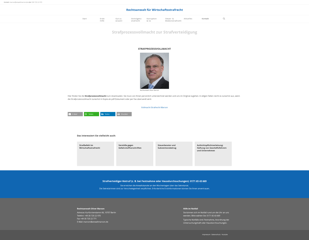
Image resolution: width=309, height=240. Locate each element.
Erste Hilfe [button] (102, 19)
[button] (225, 18)
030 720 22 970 (37, 2)
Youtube (225, 234)
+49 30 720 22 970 (93, 215)
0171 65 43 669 (198, 181)
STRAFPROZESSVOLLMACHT (154, 48)
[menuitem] (90, 18)
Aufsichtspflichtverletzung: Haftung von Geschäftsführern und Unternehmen (212, 148)
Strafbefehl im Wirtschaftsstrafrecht (89, 146)
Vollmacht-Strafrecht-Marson (154, 107)
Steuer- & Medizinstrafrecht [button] (173, 19)
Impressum (206, 234)
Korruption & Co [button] (152, 19)
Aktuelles (188, 18)
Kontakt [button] (205, 18)
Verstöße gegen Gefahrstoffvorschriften (130, 146)
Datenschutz (216, 234)
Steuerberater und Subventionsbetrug (167, 146)
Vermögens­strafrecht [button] (136, 19)
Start (84, 18)
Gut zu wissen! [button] (119, 19)
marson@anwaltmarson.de (19, 2)
